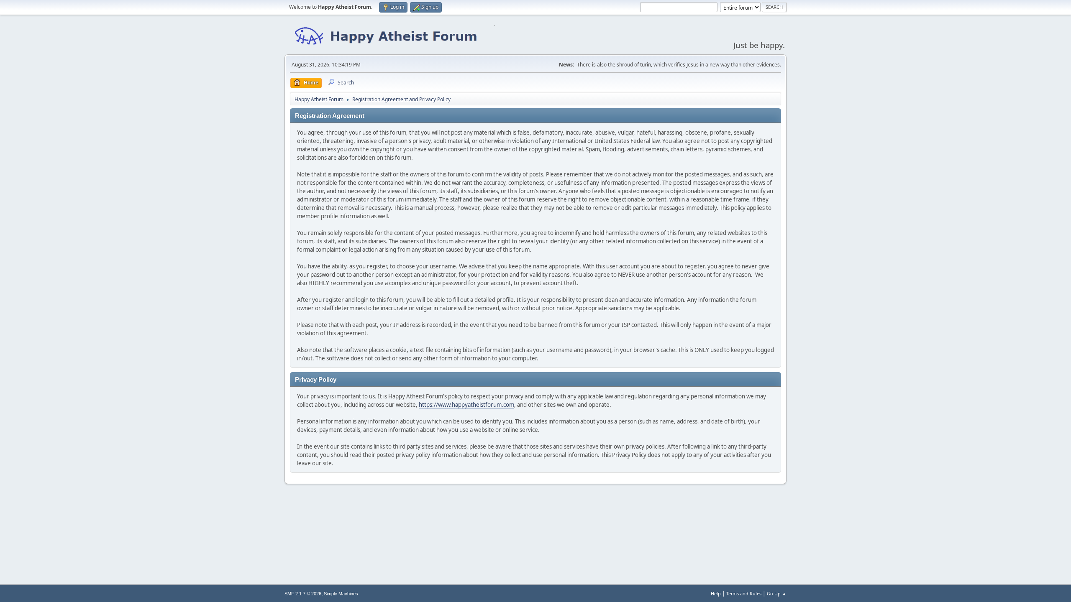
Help (716, 593)
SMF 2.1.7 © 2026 (302, 593)
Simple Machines (341, 593)
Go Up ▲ (777, 593)
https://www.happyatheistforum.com (466, 404)
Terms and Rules (743, 593)
